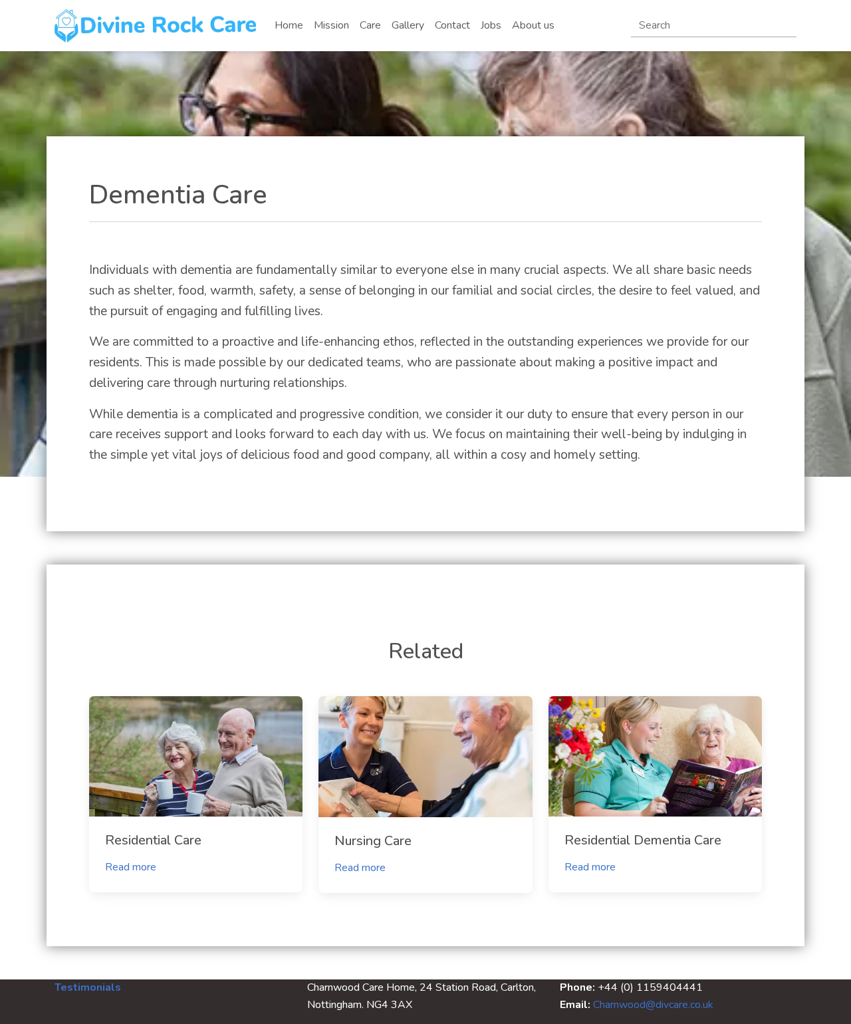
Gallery (408, 25)
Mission (331, 25)
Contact (452, 25)
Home (289, 25)
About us (533, 25)
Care (370, 25)
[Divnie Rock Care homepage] (157, 26)
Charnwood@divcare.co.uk (653, 1004)
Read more (130, 867)
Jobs (491, 25)
